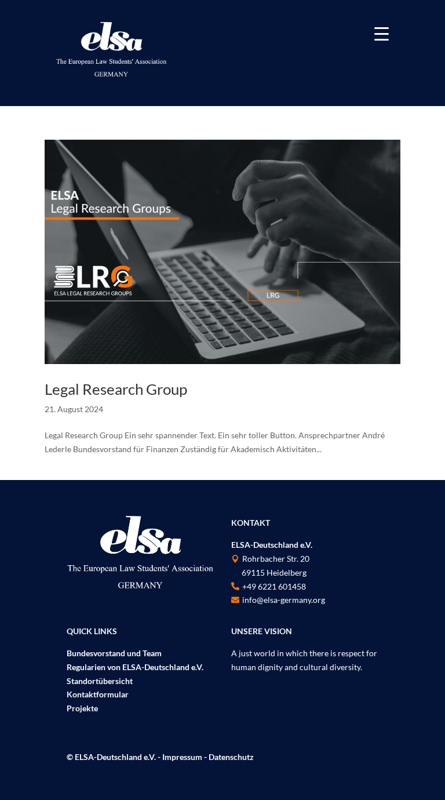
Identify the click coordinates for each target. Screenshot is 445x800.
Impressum (182, 757)
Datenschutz (231, 757)
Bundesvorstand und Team (114, 653)
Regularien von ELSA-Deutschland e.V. (135, 667)
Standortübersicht (100, 681)
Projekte (82, 708)
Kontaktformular (98, 694)
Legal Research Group (116, 389)
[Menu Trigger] (381, 33)
